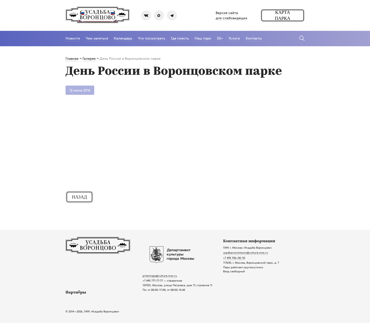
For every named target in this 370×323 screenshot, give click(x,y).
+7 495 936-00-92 (234, 258)
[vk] (146, 15)
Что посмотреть (151, 38)
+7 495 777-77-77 (153, 280)
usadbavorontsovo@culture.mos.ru (245, 252)
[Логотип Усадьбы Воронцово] (98, 252)
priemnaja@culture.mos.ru (160, 276)
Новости (73, 38)
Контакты (254, 38)
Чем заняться (97, 38)
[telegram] (172, 15)
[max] (159, 15)
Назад (79, 196)
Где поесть (180, 38)
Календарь (123, 38)
